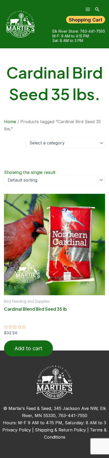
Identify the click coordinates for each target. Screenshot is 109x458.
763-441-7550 (92, 31)
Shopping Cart (85, 20)
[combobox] (65, 143)
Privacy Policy (16, 430)
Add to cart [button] (28, 348)
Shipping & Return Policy (60, 430)
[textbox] (65, 143)
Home (10, 121)
